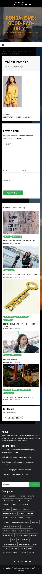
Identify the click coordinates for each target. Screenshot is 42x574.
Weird (30, 548)
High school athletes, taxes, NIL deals (16, 457)
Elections (26, 509)
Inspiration (8, 320)
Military (21, 531)
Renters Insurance (9, 544)
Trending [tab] (21, 207)
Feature (30, 513)
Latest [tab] (14, 207)
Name (5, 171)
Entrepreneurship (21, 316)
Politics (34, 535)
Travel (5, 548)
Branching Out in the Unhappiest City (19, 241)
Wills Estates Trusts (10, 553)
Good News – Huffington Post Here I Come (20, 274)
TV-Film (22, 548)
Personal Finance (22, 535)
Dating (14, 505)
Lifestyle (17, 355)
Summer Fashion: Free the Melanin (17, 116)
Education (6, 509)
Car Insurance (8, 500)
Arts (4, 496)
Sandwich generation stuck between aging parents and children (18, 451)
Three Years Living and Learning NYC (18, 397)
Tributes (14, 548)
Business (7, 390)
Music (29, 531)
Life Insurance (27, 527)
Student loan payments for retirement (17, 469)
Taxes (35, 544)
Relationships (23, 540)
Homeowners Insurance (20, 522)
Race (13, 540)
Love (14, 531)
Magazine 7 (31, 568)
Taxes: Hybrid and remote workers (15, 474)
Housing (35, 522)
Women (23, 553)
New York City (16, 236)
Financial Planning (9, 518)
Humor (5, 527)
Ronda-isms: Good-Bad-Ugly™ (21, 23)
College (28, 500)
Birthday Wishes (10, 359)
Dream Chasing (9, 270)
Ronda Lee (8, 243)
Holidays (6, 522)
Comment (7, 144)
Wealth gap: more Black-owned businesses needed (18, 463)
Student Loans (24, 544)
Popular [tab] (6, 207)
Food (21, 518)
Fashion (21, 513)
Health (28, 518)
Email (24, 171)
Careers (15, 390)
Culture (5, 505)
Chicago (7, 236)
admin (10, 66)
